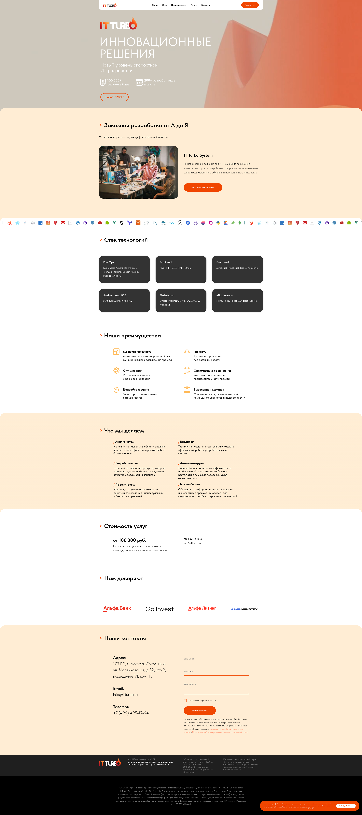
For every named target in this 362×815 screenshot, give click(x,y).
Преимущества (178, 5)
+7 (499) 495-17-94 (131, 712)
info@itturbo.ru (192, 543)
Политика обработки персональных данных (149, 764)
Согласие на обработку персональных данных (150, 761)
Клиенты (205, 5)
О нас (155, 5)
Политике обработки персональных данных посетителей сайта (220, 732)
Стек (164, 5)
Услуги (193, 5)
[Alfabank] (117, 609)
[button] (114, 97)
